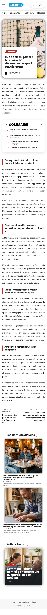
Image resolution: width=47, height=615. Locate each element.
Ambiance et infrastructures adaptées (23, 148)
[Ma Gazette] (16, 5)
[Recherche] (34, 5)
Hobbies (11, 51)
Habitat (11, 565)
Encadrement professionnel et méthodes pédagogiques (24, 143)
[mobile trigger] (4, 5)
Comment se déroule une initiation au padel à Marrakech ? (24, 137)
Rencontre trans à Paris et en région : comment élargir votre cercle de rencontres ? (20, 477)
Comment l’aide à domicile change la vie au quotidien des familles (23, 573)
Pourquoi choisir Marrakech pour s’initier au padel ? (24, 131)
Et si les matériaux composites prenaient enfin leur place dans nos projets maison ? (22, 525)
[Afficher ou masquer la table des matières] (35, 124)
